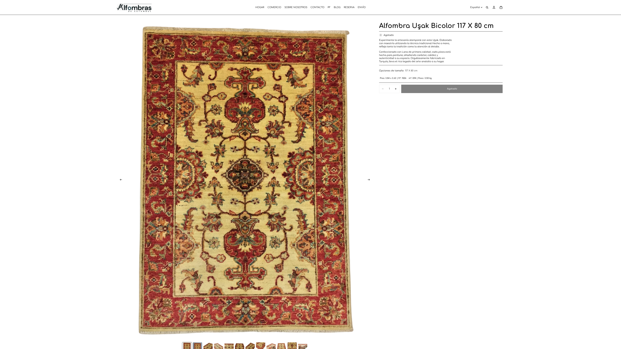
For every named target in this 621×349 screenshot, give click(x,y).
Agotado (452, 89)
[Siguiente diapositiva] (369, 180)
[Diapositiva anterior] (120, 180)
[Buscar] (487, 7)
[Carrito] (501, 7)
